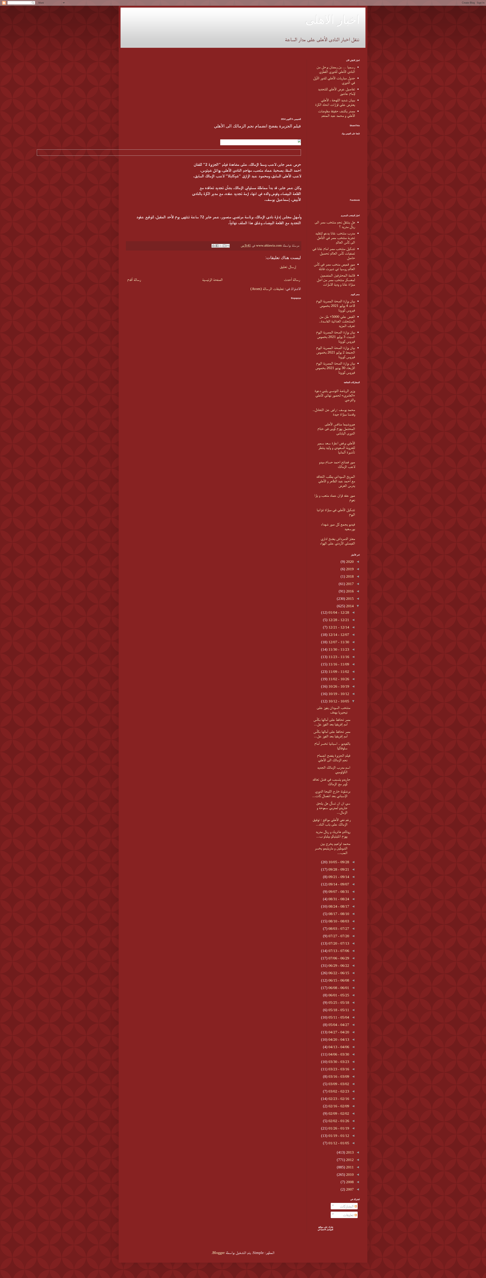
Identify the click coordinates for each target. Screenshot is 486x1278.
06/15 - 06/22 (338, 973)
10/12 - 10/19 (338, 694)
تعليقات (349, 1215)
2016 (349, 591)
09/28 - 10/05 (338, 862)
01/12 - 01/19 (338, 1135)
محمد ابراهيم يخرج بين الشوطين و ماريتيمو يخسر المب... (332, 848)
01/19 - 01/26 (338, 1128)
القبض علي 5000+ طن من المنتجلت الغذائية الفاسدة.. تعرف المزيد (337, 321)
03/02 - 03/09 (338, 1084)
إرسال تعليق (288, 267)
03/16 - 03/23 (338, 1069)
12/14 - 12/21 (338, 627)
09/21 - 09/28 (338, 869)
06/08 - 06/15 (338, 980)
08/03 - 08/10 (338, 921)
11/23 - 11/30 (338, 649)
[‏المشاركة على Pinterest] (213, 246)
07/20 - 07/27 (338, 936)
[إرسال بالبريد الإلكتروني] (228, 246)
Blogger (218, 1253)
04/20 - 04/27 (338, 1032)
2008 (349, 1182)
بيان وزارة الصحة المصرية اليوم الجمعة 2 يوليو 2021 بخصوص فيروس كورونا (335, 352)
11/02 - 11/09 (338, 671)
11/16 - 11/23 (338, 657)
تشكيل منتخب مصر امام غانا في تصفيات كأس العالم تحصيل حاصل (333, 253)
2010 (349, 1174)
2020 (349, 561)
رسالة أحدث (292, 279)
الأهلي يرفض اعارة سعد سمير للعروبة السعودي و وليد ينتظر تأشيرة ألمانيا (336, 447)
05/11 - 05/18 (338, 1010)
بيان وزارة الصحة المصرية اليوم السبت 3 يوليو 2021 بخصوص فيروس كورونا (335, 336)
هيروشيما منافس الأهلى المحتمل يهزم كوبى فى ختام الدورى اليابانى (336, 428)
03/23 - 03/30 (338, 1062)
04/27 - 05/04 (338, 1025)
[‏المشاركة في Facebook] (217, 246)
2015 (349, 598)
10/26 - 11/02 (338, 679)
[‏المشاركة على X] (220, 246)
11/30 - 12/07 (338, 642)
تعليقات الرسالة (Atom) (267, 289)
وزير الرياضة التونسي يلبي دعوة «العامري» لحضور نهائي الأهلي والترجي (335, 395)
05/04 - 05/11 (338, 1017)
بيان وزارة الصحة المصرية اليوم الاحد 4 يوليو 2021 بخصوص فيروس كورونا (335, 305)
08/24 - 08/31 (338, 899)
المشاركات (347, 1206)
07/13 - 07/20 (338, 943)
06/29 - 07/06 (338, 958)
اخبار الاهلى (332, 19)
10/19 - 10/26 (338, 686)
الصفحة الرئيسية (212, 279)
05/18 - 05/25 (338, 1002)
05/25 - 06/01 (338, 995)
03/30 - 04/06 (338, 1054)
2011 (349, 1167)
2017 (349, 584)
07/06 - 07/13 (338, 951)
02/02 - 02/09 (338, 1113)
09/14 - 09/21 (338, 877)
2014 (349, 606)
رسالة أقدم (134, 279)
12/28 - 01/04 (338, 612)
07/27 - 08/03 (338, 928)
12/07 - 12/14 (338, 634)
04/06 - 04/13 (338, 1047)
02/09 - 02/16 (338, 1106)
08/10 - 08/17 (338, 914)
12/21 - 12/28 (338, 620)
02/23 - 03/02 (338, 1091)
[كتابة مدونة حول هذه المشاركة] (224, 246)
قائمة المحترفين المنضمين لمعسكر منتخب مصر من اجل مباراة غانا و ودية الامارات (336, 279)
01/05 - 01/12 (338, 1143)
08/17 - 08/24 (338, 906)
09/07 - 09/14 (338, 884)
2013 (349, 1152)
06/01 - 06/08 (338, 988)
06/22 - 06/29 (338, 965)
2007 (349, 1189)
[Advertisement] (213, 85)
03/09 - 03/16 (338, 1076)
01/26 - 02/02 (338, 1121)
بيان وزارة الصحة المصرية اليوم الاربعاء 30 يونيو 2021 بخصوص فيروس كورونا (335, 367)
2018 (349, 576)
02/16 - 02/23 (338, 1099)
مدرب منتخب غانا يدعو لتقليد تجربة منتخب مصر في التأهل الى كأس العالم (335, 237)
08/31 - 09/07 (338, 891)
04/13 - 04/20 (338, 1039)
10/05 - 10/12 (338, 701)
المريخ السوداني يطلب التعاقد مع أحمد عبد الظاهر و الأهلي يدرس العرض (335, 481)
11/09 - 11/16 (338, 664)
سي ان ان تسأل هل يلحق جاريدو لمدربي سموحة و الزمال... (333, 807)
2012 (349, 1160)
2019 (349, 569)
